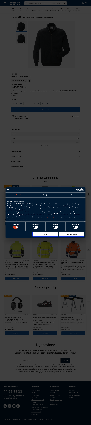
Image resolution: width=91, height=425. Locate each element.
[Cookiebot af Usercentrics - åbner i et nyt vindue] (76, 189)
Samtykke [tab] (19, 195)
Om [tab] (72, 195)
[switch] (35, 227)
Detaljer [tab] (45, 195)
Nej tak (45, 234)
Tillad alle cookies (71, 234)
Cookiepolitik (51, 218)
